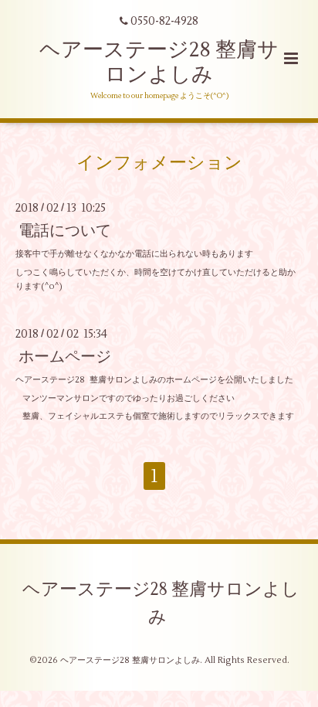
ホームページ (65, 356)
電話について (65, 230)
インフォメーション (159, 162)
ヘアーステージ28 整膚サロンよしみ (159, 62)
